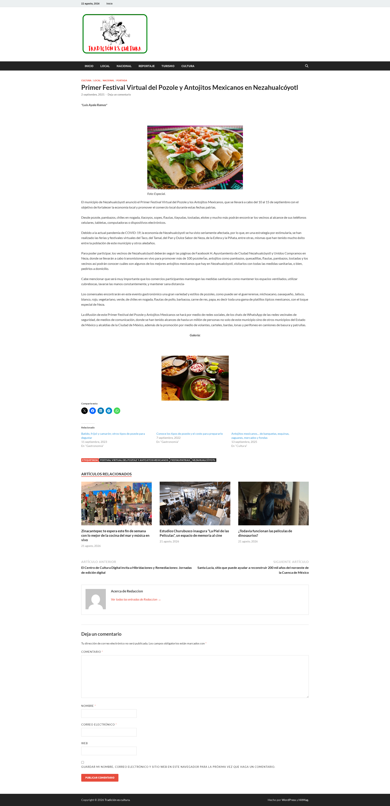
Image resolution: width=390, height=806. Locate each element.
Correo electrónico (99, 724)
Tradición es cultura (117, 800)
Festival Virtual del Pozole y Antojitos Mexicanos (134, 460)
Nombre (88, 705)
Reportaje (147, 66)
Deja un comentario (119, 94)
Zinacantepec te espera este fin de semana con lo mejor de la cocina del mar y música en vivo (115, 535)
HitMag (303, 800)
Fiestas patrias (180, 460)
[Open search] (307, 66)
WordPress (289, 800)
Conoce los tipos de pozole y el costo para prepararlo (189, 433)
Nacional (124, 66)
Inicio (109, 3)
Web (84, 743)
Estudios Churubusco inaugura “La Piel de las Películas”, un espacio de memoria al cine (194, 533)
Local (105, 66)
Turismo (167, 66)
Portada (121, 80)
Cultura (187, 66)
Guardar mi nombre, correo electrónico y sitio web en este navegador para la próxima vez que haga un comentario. (178, 766)
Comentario (92, 651)
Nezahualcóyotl (203, 460)
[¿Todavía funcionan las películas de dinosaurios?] (273, 505)
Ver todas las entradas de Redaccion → (136, 599)
